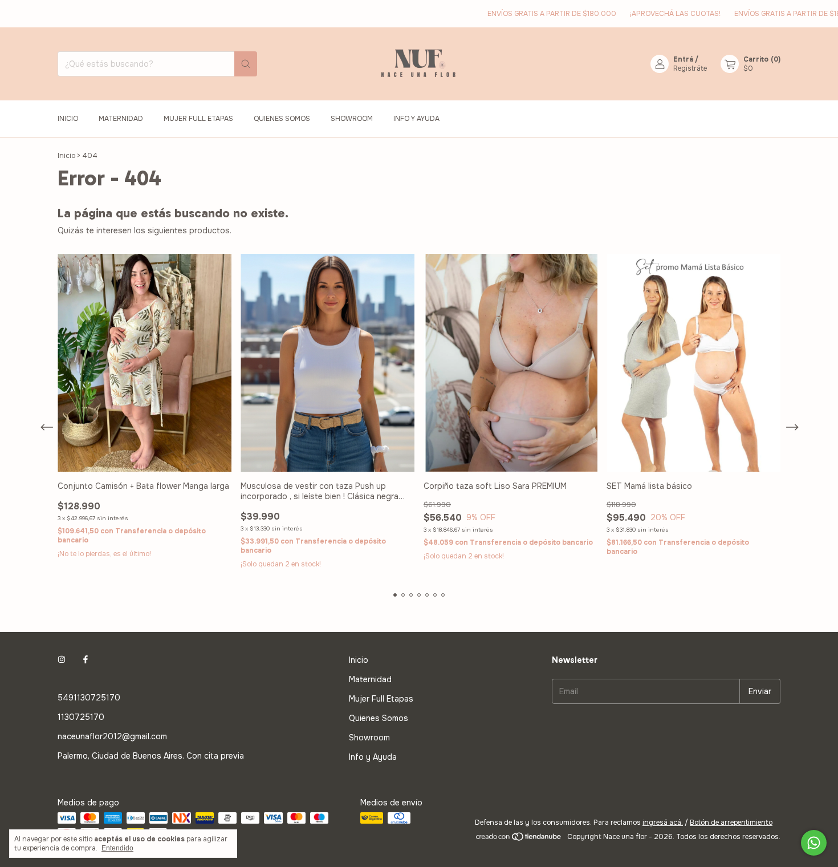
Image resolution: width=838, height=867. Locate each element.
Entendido (117, 848)
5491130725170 (89, 697)
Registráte (690, 68)
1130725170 (81, 717)
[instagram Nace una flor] (62, 660)
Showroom (352, 118)
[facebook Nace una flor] (86, 660)
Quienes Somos (282, 118)
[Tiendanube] (519, 839)
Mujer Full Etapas (198, 118)
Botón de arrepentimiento (731, 822)
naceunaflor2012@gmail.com (112, 736)
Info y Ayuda (416, 118)
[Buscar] (245, 63)
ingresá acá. (662, 822)
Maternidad (121, 118)
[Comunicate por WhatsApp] (814, 843)
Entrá (683, 59)
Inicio (68, 118)
